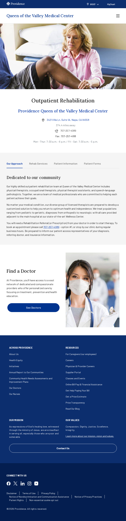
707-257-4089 (51, 226)
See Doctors (33, 307)
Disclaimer (12, 493)
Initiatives (14, 366)
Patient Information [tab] (65, 163)
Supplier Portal (73, 372)
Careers (70, 360)
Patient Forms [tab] (92, 163)
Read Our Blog (73, 408)
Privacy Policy (48, 493)
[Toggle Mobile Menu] (118, 16)
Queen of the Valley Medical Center (40, 15)
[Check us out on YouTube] (37, 484)
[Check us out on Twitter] (16, 484)
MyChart (111, 4)
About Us (14, 354)
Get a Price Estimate (76, 396)
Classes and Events (75, 378)
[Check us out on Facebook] (10, 484)
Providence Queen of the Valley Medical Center (63, 111)
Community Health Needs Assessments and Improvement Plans (30, 380)
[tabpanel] (63, 206)
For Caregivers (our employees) (81, 354)
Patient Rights (16, 500)
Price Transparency (75, 402)
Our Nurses (14, 394)
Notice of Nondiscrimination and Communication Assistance (39, 496)
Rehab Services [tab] (38, 163)
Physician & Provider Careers (80, 366)
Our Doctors (15, 387)
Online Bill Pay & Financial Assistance (84, 384)
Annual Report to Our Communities (26, 372)
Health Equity (15, 360)
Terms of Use (28, 493)
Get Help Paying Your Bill (77, 390)
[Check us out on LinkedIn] (24, 484)
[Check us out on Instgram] (30, 484)
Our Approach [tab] (15, 163)
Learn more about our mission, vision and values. (90, 436)
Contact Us (63, 448)
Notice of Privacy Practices (88, 496)
